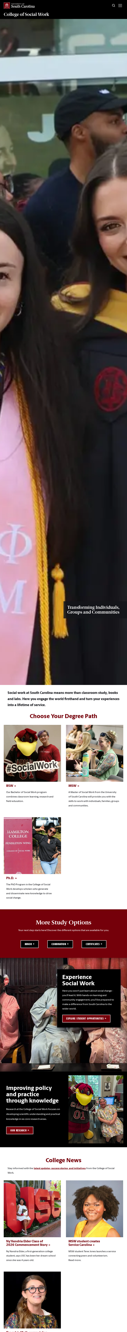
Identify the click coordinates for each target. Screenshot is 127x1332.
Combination (58, 944)
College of (26, 14)
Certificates (93, 944)
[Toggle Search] (113, 5)
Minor (28, 944)
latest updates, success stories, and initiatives (60, 1168)
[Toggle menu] (120, 5)
